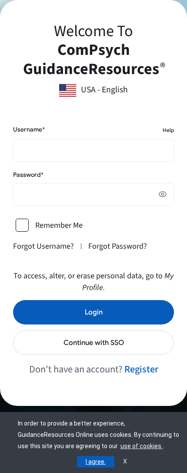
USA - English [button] (104, 90)
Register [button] (141, 369)
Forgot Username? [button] (43, 246)
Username (29, 129)
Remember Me (59, 225)
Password (28, 175)
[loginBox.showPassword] (162, 194)
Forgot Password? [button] (117, 246)
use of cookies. (141, 446)
